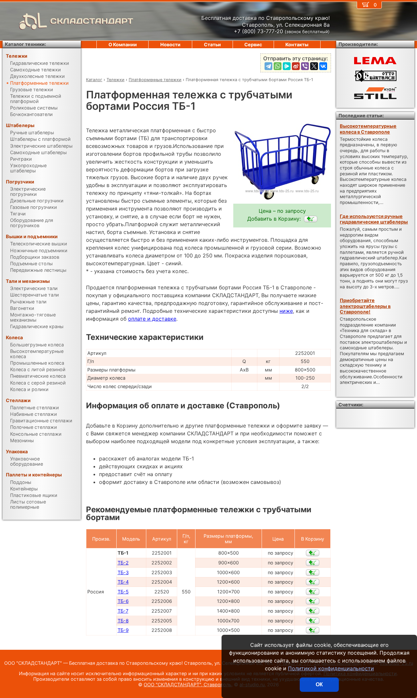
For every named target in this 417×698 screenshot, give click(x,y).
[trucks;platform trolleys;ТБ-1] (310, 219)
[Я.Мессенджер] (287, 66)
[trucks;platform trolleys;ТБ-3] (312, 572)
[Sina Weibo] (296, 66)
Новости (170, 44)
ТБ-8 (123, 620)
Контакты (297, 44)
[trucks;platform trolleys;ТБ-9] (312, 630)
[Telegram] (268, 66)
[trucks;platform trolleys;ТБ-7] (312, 611)
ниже (286, 311)
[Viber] (305, 66)
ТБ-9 (123, 630)
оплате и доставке (152, 318)
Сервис (253, 44)
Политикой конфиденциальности (331, 668)
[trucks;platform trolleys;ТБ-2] (312, 563)
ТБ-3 (123, 572)
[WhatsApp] (277, 66)
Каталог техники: (25, 44)
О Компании (122, 44)
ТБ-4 (123, 582)
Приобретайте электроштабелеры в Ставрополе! (365, 306)
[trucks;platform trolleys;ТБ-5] (312, 592)
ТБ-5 (123, 591)
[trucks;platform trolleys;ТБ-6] (312, 601)
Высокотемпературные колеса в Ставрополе (368, 128)
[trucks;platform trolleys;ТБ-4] (312, 582)
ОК (319, 684)
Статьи (212, 44)
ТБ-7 (123, 611)
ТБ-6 (123, 601)
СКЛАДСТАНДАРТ (91, 21)
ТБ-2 (123, 562)
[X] (314, 66)
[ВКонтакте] (323, 66)
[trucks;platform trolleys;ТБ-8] (312, 621)
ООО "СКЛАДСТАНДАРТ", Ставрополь (187, 684)
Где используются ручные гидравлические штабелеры (374, 219)
